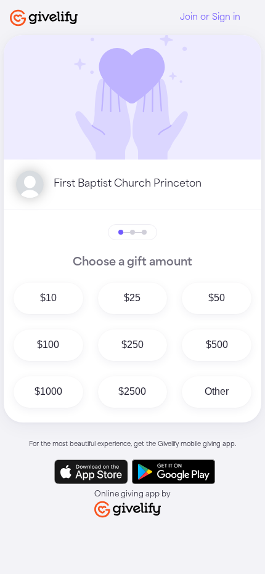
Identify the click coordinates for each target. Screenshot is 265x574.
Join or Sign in (210, 17)
